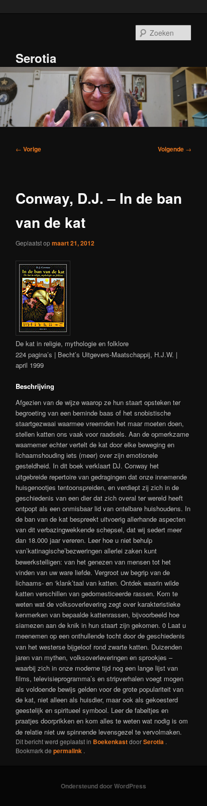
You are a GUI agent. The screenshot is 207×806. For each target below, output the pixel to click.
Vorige (28, 148)
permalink (68, 750)
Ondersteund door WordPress (103, 785)
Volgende (174, 148)
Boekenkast (110, 741)
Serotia (36, 57)
